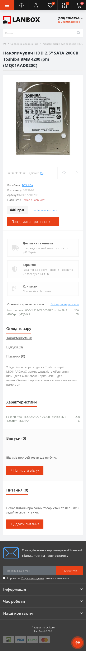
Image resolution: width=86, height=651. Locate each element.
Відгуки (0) (14, 347)
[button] (36, 5)
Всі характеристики (65, 304)
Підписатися (69, 570)
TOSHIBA (27, 185)
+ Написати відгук (24, 470)
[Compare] (76, 173)
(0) (41, 173)
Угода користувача (32, 578)
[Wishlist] (63, 173)
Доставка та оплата (38, 243)
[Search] (78, 33)
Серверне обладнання (24, 44)
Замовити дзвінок (69, 21)
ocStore (50, 627)
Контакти (30, 286)
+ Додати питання (24, 524)
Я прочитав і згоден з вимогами (37, 578)
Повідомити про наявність (32, 221)
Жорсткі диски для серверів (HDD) (63, 44)
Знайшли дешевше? (44, 210)
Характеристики (19, 338)
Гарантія (29, 265)
